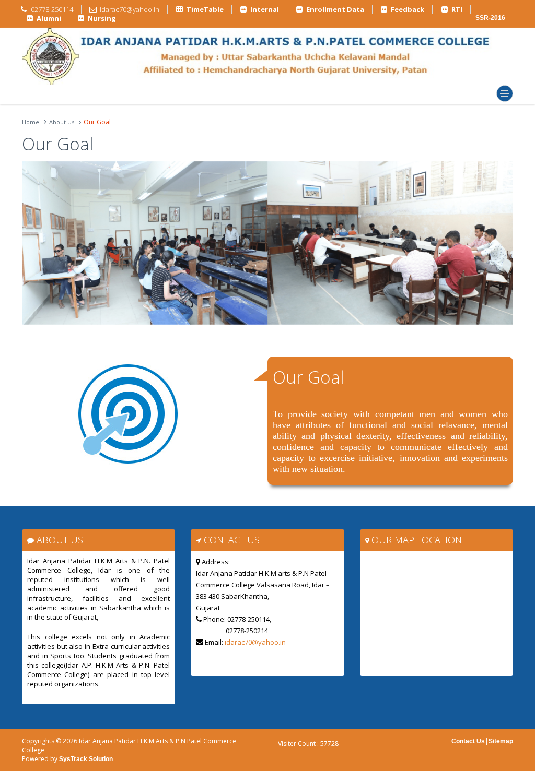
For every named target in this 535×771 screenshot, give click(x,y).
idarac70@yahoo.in (255, 642)
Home (30, 122)
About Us (61, 122)
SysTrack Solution (85, 759)
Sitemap (501, 741)
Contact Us (468, 741)
